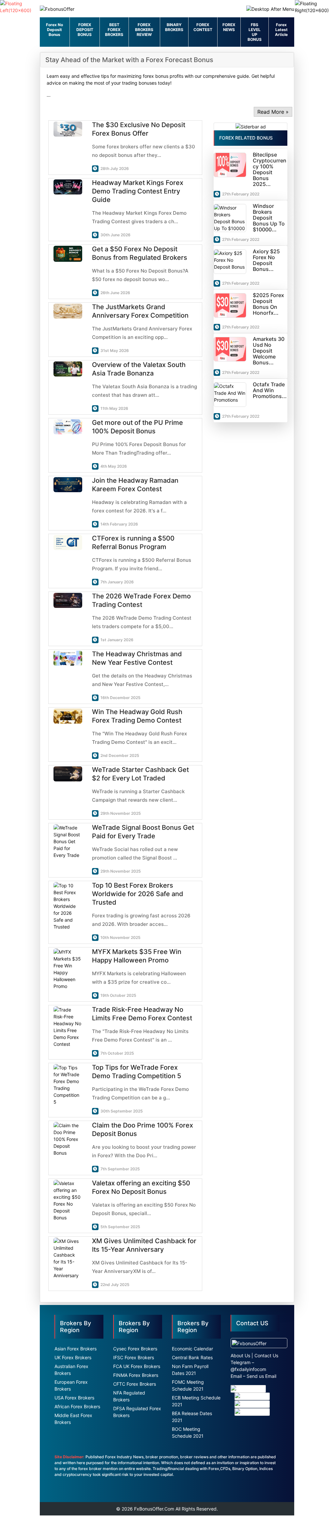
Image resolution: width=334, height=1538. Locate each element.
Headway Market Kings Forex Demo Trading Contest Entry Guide (137, 191)
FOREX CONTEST (202, 27)
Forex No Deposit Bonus (54, 29)
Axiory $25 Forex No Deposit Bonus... (266, 260)
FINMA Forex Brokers (135, 1375)
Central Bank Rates (192, 1357)
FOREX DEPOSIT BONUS (84, 29)
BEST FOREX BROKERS (114, 29)
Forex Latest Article (281, 29)
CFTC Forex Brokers (134, 1384)
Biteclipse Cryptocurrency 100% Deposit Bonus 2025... (269, 169)
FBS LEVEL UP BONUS (255, 32)
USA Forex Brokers (74, 1397)
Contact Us (266, 1355)
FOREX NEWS (228, 27)
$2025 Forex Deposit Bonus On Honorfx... (268, 304)
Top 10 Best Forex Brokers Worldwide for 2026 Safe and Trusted (137, 893)
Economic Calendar (192, 1348)
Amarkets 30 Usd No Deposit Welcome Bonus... (268, 351)
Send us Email (261, 1376)
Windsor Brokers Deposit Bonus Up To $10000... (269, 218)
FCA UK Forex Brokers (136, 1366)
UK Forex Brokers (72, 1357)
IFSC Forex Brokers (133, 1357)
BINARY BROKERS (174, 27)
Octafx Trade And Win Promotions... (270, 390)
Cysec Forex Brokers (135, 1348)
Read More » (273, 112)
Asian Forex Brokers (75, 1348)
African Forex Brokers (77, 1406)
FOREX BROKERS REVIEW (144, 29)
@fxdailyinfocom (248, 1369)
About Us (240, 1355)
